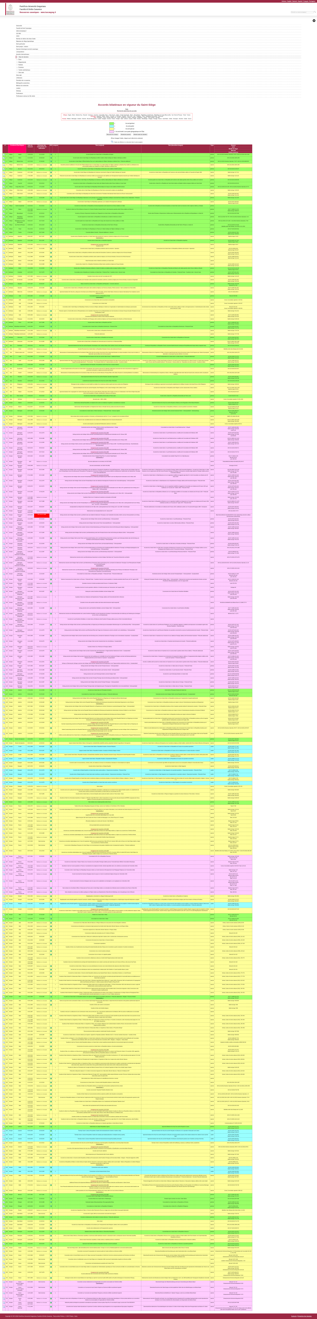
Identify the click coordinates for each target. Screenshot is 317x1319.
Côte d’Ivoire (112, 115)
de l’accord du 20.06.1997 (100, 909)
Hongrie (118, 118)
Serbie (170, 118)
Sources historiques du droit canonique (27, 49)
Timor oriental (151, 117)
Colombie (112, 116)
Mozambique (137, 115)
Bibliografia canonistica (23, 83)
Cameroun (90, 115)
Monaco (139, 118)
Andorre (79, 118)
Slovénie (181, 118)
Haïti (134, 116)
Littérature (19, 78)
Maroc (131, 115)
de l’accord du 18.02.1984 (100, 1049)
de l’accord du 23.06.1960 (100, 722)
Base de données (22, 57)
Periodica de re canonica (23, 80)
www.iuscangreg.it (21, 31)
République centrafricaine (147, 115)
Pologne (150, 118)
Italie (122, 118)
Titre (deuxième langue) (175, 145)
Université (19, 25)
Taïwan (145, 117)
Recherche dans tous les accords (127, 111)
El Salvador (118, 116)
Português (312, 1)
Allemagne (74, 118)
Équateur (124, 116)
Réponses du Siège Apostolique (25, 41)
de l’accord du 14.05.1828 (100, 813)
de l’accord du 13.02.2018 (100, 1109)
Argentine (99, 116)
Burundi (85, 115)
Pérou (143, 116)
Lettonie (126, 118)
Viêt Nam (157, 117)
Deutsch (294, 1)
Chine (104, 117)
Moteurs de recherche (22, 85)
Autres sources (233, 152)
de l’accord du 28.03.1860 (100, 315)
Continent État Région (17, 145)
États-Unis (129, 116)
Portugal (155, 118)
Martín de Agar (233, 148)
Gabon (117, 115)
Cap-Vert (96, 115)
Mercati (233, 150)
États (18, 59)
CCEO (17, 36)
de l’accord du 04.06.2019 (100, 568)
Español (300, 1)
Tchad (184, 115)
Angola (69, 115)
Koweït (129, 117)
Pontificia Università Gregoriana (33, 6)
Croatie (99, 118)
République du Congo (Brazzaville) (162, 115)
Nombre (19, 65)
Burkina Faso (79, 115)
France (113, 118)
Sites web (20, 72)
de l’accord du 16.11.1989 (100, 1181)
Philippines (139, 117)
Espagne (104, 118)
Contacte (294, 1316)
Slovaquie (175, 118)
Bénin (73, 115)
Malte (134, 118)
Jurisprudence (20, 52)
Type (212, 145)
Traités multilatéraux (23, 70)
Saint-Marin (165, 118)
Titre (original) (99, 145)
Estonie (109, 118)
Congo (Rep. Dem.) (103, 115)
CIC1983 (18, 33)
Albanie (69, 118)
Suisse (189, 118)
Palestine (134, 117)
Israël (118, 117)
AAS (233, 147)
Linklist (18, 88)
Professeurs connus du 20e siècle (25, 96)
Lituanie (130, 118)
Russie (160, 118)
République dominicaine (151, 116)
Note (126, 109)
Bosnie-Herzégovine (92, 118)
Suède (185, 118)
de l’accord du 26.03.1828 (100, 1272)
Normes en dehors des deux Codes (26, 39)
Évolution (20, 67)
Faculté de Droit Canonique (23, 28)
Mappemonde (21, 62)
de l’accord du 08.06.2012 (100, 1146)
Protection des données (305, 1316)
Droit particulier (20, 44)
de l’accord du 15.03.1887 (100, 1194)
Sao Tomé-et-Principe (177, 115)
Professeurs (19, 93)
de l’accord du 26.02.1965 (100, 432)
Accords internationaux (22, 54)
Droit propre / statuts (22, 46)
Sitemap (18, 91)
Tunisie (188, 115)
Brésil (107, 116)
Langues (55, 145)
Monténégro (145, 118)
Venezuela (160, 116)
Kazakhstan (124, 117)
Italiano (284, 1)
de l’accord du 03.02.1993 (100, 1185)
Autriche (84, 118)
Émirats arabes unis (111, 117)
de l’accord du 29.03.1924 (100, 475)
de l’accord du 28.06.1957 (100, 244)
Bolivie (103, 116)
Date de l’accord (30, 146)
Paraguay (138, 116)
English (289, 1)
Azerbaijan (99, 117)
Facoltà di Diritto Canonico (31, 9)
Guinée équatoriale (124, 115)
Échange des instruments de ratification (41, 147)
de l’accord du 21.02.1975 (100, 661)
